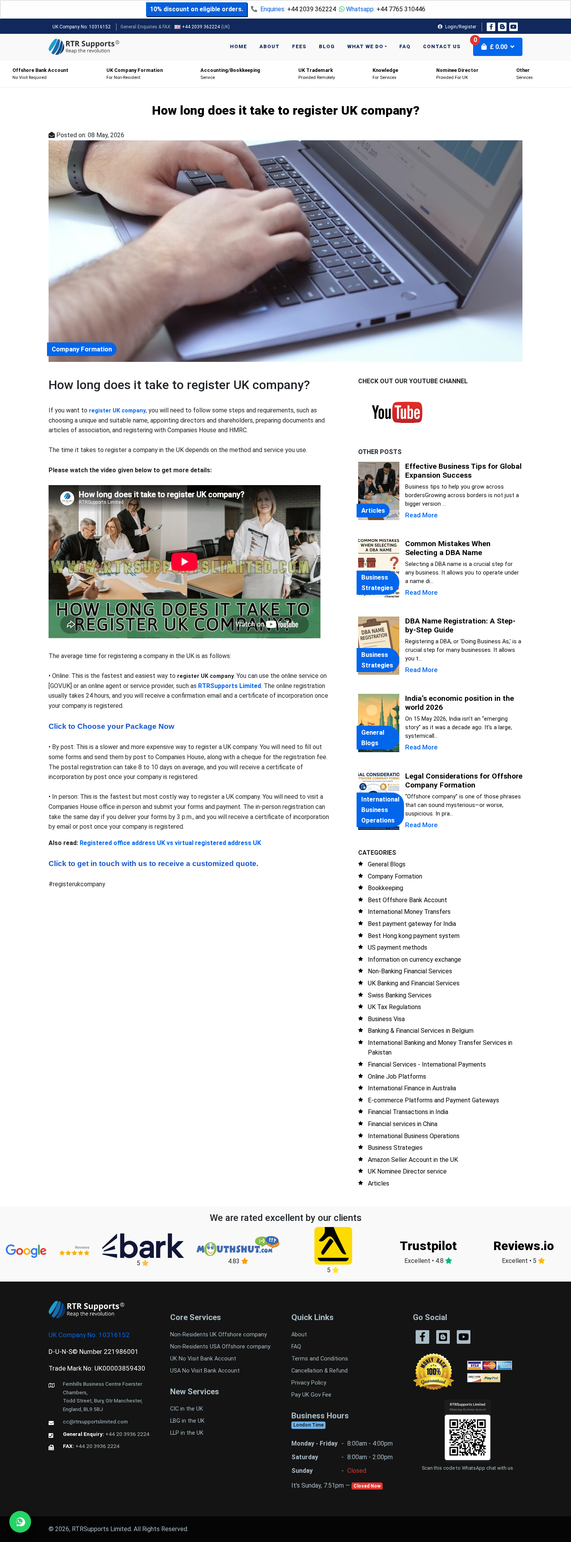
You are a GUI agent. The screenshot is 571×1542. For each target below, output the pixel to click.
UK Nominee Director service (407, 1171)
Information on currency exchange (414, 959)
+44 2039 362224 (311, 9)
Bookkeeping (385, 888)
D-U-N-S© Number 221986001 (94, 1351)
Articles (378, 1183)
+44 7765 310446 (400, 9)
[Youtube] (513, 27)
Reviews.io (523, 1245)
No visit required (40, 73)
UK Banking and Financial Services (414, 983)
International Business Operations (414, 1136)
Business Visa (386, 1019)
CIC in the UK (186, 1409)
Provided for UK (457, 73)
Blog (327, 46)
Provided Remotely (316, 73)
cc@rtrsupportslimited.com (95, 1421)
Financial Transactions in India (408, 1112)
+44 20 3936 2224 (127, 1434)
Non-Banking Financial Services (410, 971)
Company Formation (395, 876)
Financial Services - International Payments (427, 1064)
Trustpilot (428, 1245)
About (269, 46)
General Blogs (387, 864)
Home (238, 46)
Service (230, 73)
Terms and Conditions (319, 1358)
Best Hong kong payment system (414, 936)
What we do (365, 46)
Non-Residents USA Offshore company (220, 1346)
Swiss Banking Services (400, 995)
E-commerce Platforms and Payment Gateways (433, 1100)
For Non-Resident (134, 73)
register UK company (117, 410)
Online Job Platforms (397, 1076)
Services (524, 73)
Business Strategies (395, 1147)
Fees (299, 46)
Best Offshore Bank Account (407, 900)
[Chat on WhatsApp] (20, 1522)
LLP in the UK (187, 1433)
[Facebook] (491, 27)
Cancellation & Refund (319, 1370)
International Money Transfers (409, 911)
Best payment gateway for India (412, 923)
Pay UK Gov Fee (311, 1395)
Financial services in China (402, 1124)
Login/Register (460, 27)
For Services (385, 73)
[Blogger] (502, 27)
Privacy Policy (308, 1383)
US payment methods (397, 947)
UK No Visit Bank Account (203, 1358)
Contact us (442, 46)
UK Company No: (81, 27)
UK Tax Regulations (394, 1007)
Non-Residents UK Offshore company (218, 1334)
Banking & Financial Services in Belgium (421, 1030)
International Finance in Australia (412, 1088)
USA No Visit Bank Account (205, 1370)
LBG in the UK (187, 1421)
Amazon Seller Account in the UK (413, 1159)
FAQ (405, 46)
